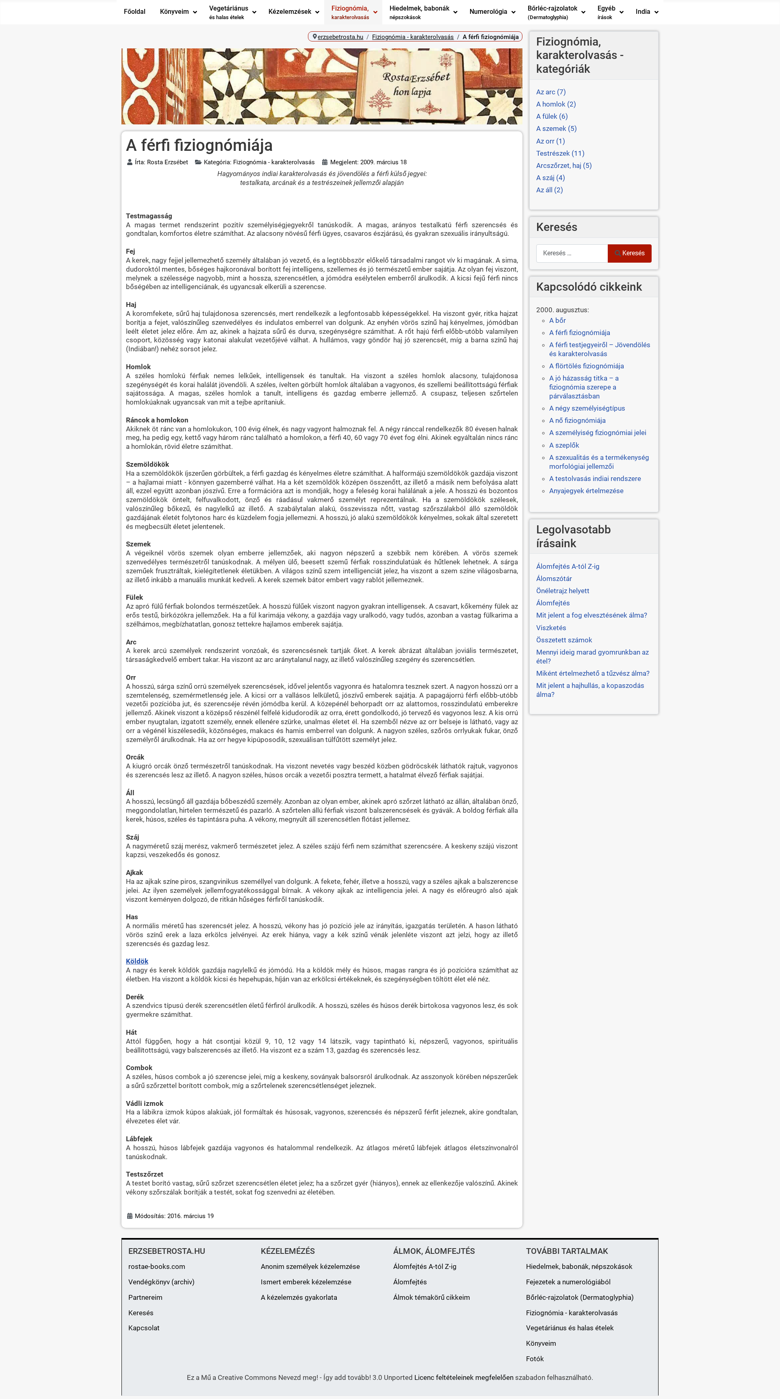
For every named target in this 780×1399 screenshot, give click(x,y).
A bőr (557, 320)
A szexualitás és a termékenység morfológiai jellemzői (599, 461)
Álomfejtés (410, 1282)
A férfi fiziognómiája (579, 333)
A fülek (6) (552, 116)
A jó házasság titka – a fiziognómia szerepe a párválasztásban (584, 387)
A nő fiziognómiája (577, 420)
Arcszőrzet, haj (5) (564, 165)
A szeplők (564, 445)
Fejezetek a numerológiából (568, 1282)
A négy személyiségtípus (587, 408)
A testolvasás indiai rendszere (595, 478)
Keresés (633, 253)
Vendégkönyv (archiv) (161, 1282)
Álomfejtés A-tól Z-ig (425, 1266)
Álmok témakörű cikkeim (431, 1297)
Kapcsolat (144, 1328)
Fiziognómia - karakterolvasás (572, 1313)
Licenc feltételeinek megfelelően (464, 1377)
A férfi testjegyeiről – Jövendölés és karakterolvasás (599, 349)
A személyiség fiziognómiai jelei (597, 433)
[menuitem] (135, 12)
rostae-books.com (156, 1266)
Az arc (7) (551, 92)
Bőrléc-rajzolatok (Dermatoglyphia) (580, 1297)
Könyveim (541, 1343)
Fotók (535, 1359)
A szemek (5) (556, 128)
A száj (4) (550, 178)
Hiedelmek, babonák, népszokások (579, 1266)
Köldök (137, 961)
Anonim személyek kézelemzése (310, 1266)
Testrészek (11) (560, 153)
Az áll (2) (549, 190)
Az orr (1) (550, 141)
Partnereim (145, 1297)
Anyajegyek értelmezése (586, 491)
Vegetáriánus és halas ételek (570, 1328)
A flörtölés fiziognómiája (586, 366)
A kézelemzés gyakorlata (299, 1297)
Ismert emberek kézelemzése (306, 1282)
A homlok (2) (556, 104)
